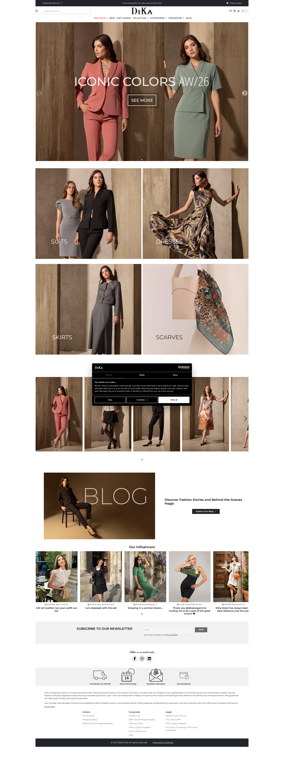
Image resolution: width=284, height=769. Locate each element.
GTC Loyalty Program (176, 723)
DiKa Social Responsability (142, 719)
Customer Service (51, 3)
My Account (88, 715)
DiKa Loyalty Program (140, 727)
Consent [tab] (108, 375)
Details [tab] (142, 375)
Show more (49, 707)
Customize (141, 400)
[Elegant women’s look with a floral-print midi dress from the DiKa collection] (206, 418)
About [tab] (175, 375)
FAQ (131, 735)
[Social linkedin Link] (149, 658)
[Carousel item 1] (142, 91)
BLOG (189, 18)
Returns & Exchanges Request (98, 723)
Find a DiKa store (137, 731)
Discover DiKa (136, 723)
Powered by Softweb (163, 742)
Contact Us (134, 715)
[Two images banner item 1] (88, 213)
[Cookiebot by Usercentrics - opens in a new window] (179, 367)
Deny (110, 400)
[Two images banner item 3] (88, 309)
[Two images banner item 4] (195, 309)
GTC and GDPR (171, 635)
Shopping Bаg (90, 719)
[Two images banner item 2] (195, 213)
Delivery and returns (176, 715)
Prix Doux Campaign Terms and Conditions (181, 729)
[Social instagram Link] (142, 658)
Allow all (174, 400)
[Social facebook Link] (134, 658)
